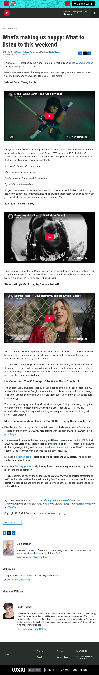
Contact (60, 651)
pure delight (10, 434)
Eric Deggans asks (24, 466)
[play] (7, 12)
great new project (24, 456)
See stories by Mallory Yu (16, 579)
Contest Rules (62, 657)
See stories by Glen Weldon (32, 557)
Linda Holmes (55, 52)
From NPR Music (10, 28)
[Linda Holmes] (8, 611)
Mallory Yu (27, 52)
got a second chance (82, 63)
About (39, 657)
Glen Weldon (16, 52)
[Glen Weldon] (8, 548)
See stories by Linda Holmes (32, 628)
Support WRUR (84, 4)
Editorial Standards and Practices (84, 657)
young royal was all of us (22, 66)
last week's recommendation (55, 447)
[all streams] (95, 13)
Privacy (40, 651)
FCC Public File (82, 651)
